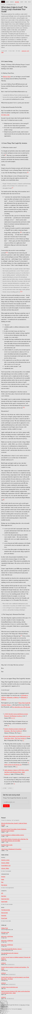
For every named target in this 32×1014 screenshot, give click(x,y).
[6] (3, 499)
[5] (24, 407)
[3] (12, 187)
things (3, 2)
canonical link (25, 50)
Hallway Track (6, 76)
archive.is (19, 716)
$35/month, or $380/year (13, 697)
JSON (2, 52)
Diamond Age (4, 912)
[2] (27, 172)
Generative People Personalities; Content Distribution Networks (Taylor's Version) (13, 829)
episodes (17, 2)
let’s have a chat (5, 115)
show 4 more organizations (8, 887)
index (26, 2)
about (7, 2)
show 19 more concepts (7, 904)
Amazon (3, 876)
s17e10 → (10, 788)
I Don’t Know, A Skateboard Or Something (11, 849)
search (21, 2)
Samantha (3, 915)
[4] (21, 232)
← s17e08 (4, 788)
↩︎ (11, 718)
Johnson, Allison (5, 868)
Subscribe (6, 806)
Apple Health (4, 901)
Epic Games (4, 885)
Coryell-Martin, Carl (5, 865)
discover (30, 2)
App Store (3, 896)
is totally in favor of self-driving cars (9, 987)
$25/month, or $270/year (7, 936)
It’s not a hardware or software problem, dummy (12, 835)
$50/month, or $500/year (7, 944)
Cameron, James (5, 860)
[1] (5, 155)
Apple (2, 879)
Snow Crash (4, 918)
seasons (12, 2)
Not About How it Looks (6, 845)
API (2, 893)
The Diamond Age (5, 910)
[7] (21, 635)
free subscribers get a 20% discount (21, 707)
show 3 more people (6, 871)
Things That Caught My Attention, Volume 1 (11, 949)
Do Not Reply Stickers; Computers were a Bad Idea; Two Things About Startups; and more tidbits (14, 839)
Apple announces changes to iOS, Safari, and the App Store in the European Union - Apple (15, 992)
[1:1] (7, 252)
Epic (2, 882)
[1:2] (21, 291)
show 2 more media (6, 921)
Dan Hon (23, 1005)
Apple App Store (5, 899)
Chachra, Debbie (5, 862)
